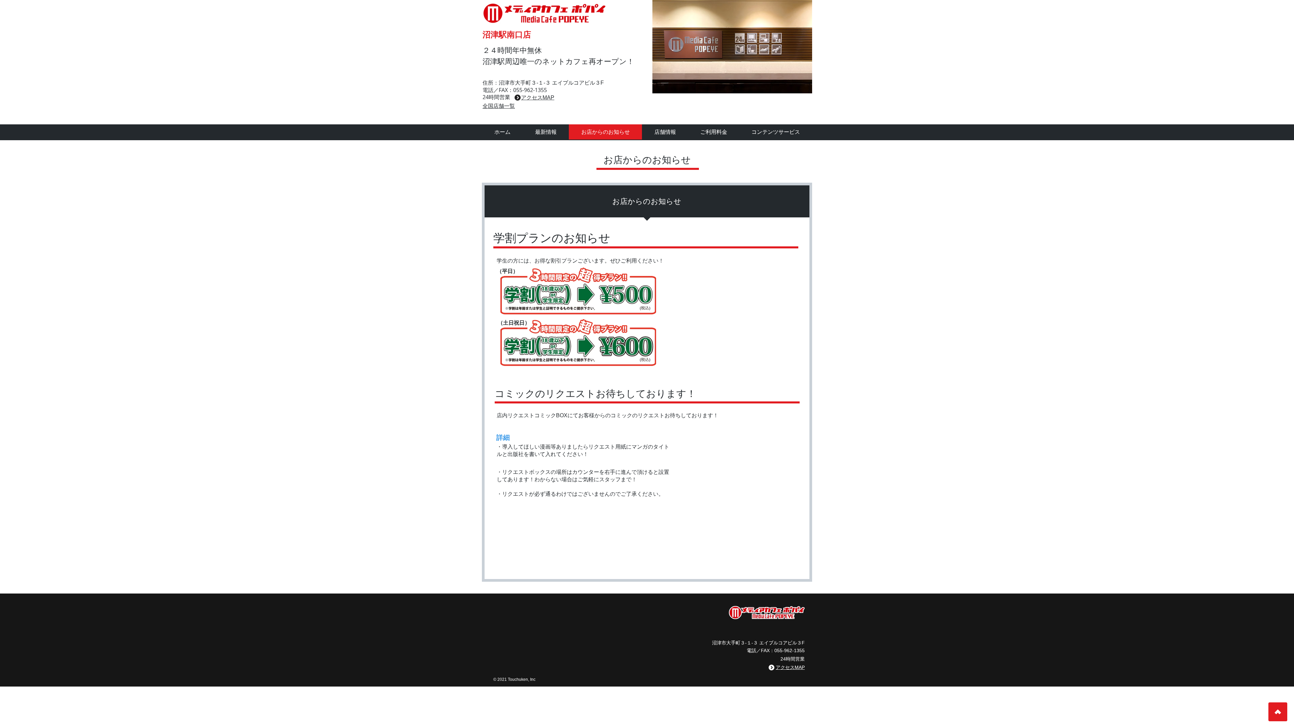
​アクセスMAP (537, 97)
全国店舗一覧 (499, 106)
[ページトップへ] (1277, 711)
